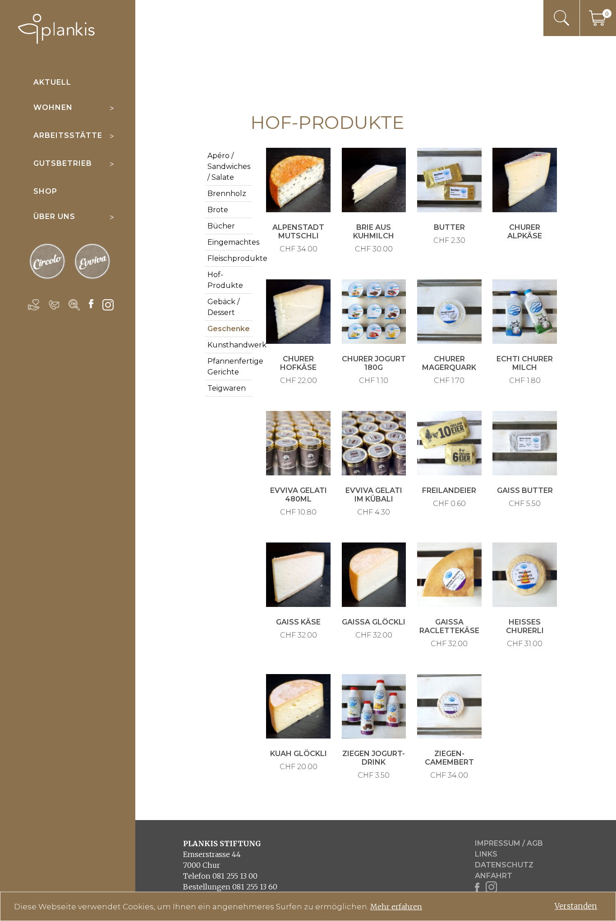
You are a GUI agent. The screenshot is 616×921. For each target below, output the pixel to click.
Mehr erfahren (396, 906)
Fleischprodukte (237, 258)
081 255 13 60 (254, 886)
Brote (217, 209)
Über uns (54, 216)
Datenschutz (504, 865)
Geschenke (228, 328)
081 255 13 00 (234, 875)
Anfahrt (493, 875)
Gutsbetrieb (62, 163)
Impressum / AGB (509, 843)
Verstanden (576, 906)
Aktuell (52, 82)
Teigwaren (226, 388)
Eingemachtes (233, 242)
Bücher (221, 226)
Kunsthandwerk (237, 345)
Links (486, 854)
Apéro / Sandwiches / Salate (228, 166)
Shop (45, 191)
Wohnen (53, 107)
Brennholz (226, 193)
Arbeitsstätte (67, 135)
